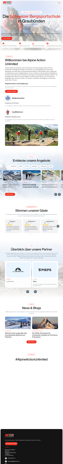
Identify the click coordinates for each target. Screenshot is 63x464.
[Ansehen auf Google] (8, 222)
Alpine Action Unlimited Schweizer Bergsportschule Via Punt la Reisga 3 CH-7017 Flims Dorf (10, 451)
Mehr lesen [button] (9, 230)
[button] (55, 194)
